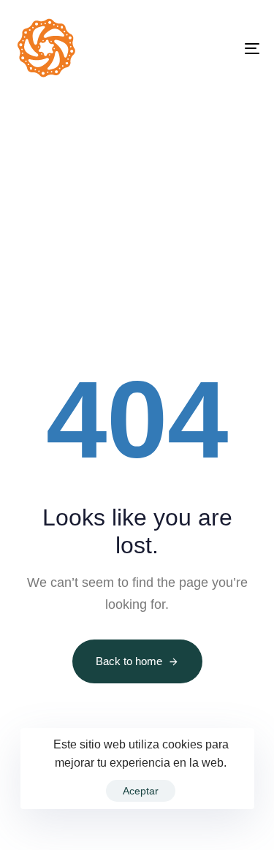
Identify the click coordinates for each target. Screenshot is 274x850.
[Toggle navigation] (218, 48)
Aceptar (141, 791)
